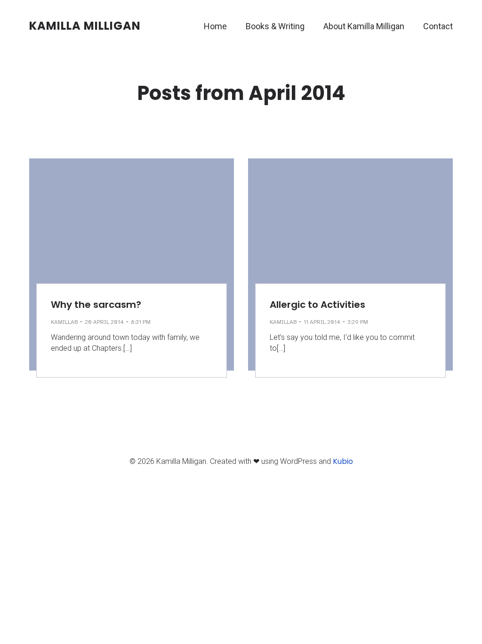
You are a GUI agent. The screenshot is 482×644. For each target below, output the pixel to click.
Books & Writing (275, 26)
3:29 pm (357, 322)
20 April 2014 (104, 322)
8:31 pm (141, 322)
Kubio (343, 461)
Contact (438, 26)
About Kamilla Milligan (363, 26)
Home (215, 26)
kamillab (64, 322)
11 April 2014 (322, 322)
